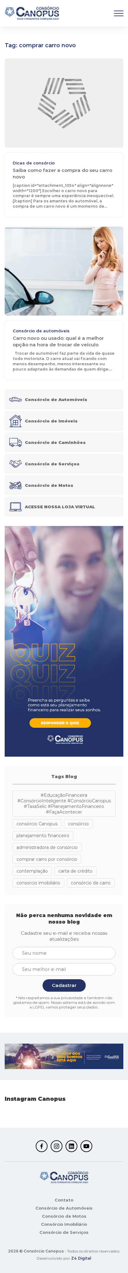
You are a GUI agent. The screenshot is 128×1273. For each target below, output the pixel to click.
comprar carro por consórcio (46, 859)
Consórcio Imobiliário (64, 1224)
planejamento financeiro (42, 835)
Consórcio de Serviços (64, 1232)
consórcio (78, 824)
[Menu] (118, 13)
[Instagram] (56, 1146)
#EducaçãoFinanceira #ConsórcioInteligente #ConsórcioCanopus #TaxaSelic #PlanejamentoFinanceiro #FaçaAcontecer (64, 803)
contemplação (32, 871)
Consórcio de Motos (64, 1216)
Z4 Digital (81, 1258)
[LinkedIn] (71, 1146)
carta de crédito (75, 871)
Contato (64, 1199)
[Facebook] (42, 1146)
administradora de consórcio (47, 847)
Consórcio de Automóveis (64, 1208)
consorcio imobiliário (38, 883)
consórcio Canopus (36, 824)
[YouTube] (86, 1146)
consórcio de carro (91, 883)
